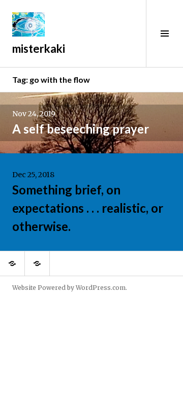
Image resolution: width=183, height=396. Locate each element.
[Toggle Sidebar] (164, 33)
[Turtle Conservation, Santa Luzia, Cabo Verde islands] (12, 263)
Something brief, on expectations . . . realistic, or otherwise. (87, 208)
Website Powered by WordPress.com (69, 287)
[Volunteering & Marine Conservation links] (37, 263)
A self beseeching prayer (80, 128)
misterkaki (38, 48)
